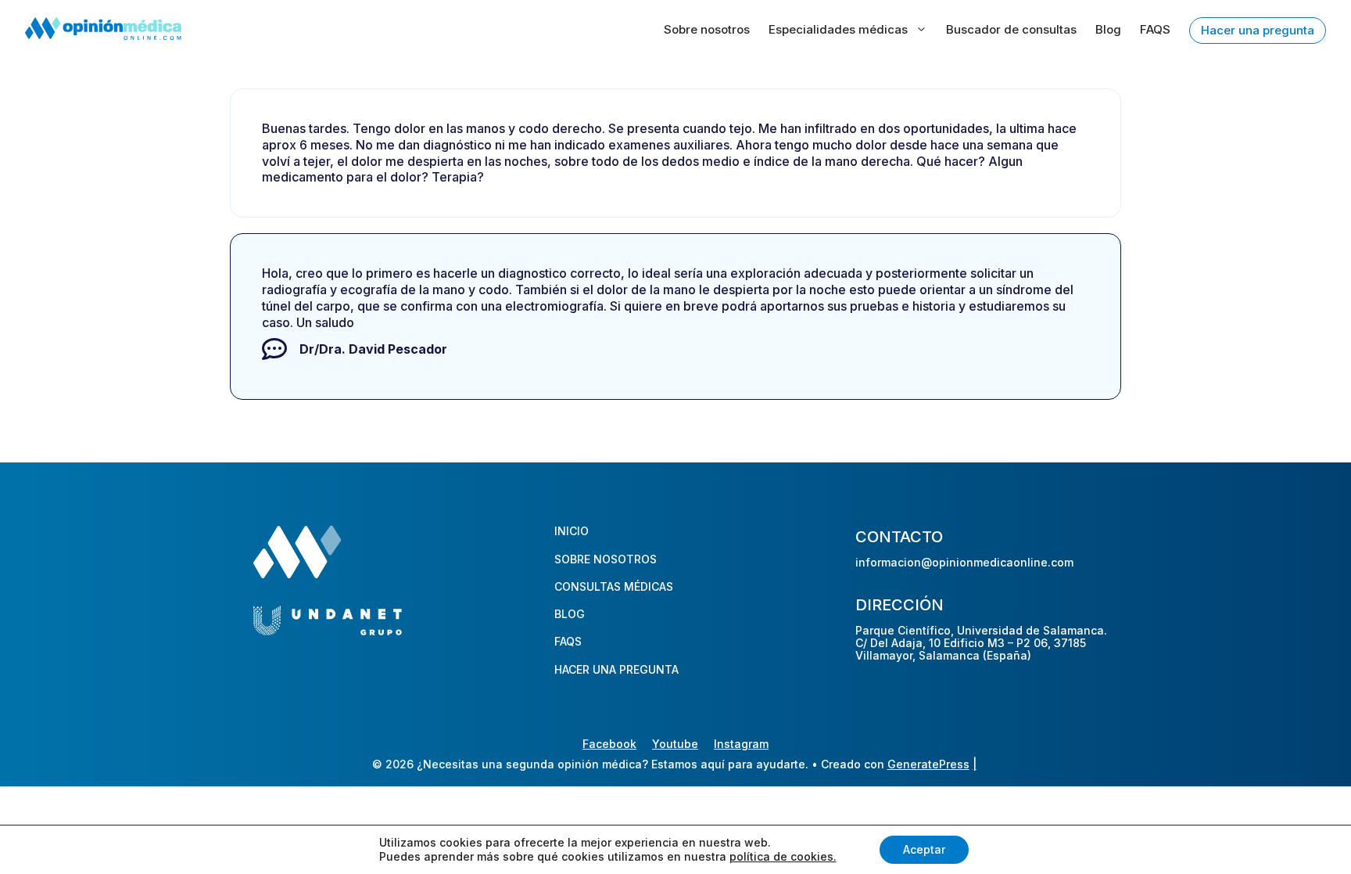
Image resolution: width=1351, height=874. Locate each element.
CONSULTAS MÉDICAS (613, 586)
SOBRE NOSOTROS (605, 559)
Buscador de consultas (1011, 29)
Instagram (741, 743)
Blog (1108, 29)
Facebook (609, 743)
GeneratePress (928, 764)
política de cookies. (783, 856)
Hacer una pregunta (1257, 30)
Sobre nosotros (707, 29)
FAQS (1155, 29)
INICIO (571, 531)
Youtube (675, 743)
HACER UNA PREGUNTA (616, 669)
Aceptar (924, 849)
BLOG (569, 613)
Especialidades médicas (838, 29)
